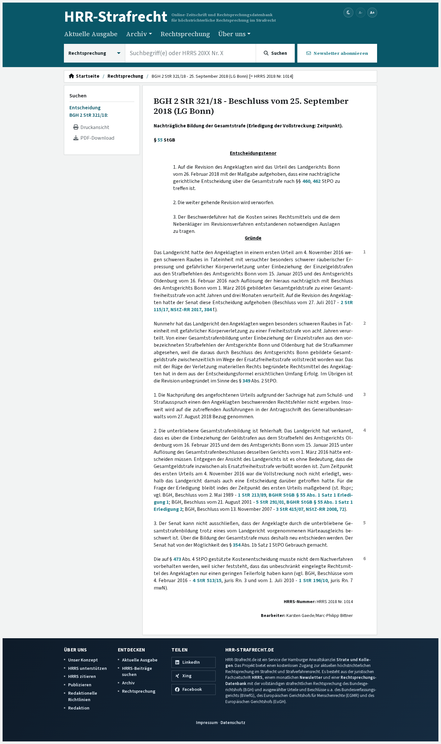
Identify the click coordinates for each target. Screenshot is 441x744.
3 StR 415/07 (289, 509)
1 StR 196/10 (313, 580)
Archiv (128, 683)
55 (160, 140)
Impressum (207, 722)
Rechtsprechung (185, 33)
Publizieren (79, 684)
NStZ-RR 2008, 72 (325, 509)
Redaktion (78, 708)
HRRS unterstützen (87, 668)
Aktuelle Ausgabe (91, 33)
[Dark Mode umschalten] (349, 13)
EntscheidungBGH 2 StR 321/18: (88, 111)
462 (317, 181)
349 (246, 380)
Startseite (86, 76)
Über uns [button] (232, 33)
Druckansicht (93, 127)
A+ (372, 12)
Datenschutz (233, 722)
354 (237, 545)
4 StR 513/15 (207, 580)
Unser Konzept (83, 660)
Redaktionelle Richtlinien (82, 696)
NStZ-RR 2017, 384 (191, 309)
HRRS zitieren (82, 676)
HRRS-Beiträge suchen (137, 671)
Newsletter (311, 677)
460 (306, 181)
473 (177, 559)
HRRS (257, 677)
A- (361, 12)
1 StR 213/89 (252, 495)
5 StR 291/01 (270, 502)
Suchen (78, 95)
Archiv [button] (136, 33)
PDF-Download (96, 138)
